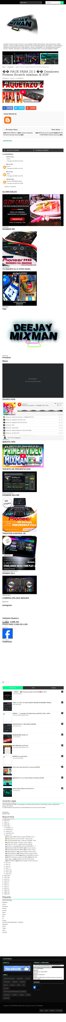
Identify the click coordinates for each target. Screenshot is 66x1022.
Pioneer (4, 920)
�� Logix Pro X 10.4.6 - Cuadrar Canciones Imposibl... (19, 844)
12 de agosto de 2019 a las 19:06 (14, 183)
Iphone (4, 914)
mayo (7, 866)
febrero (7, 871)
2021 (5, 822)
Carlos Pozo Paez (37, 985)
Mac (3, 916)
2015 (5, 881)
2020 (5, 824)
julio (7, 862)
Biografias (4, 902)
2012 (5, 886)
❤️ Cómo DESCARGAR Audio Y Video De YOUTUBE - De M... (21, 840)
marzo (7, 870)
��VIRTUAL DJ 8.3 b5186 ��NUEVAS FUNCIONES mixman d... (22, 855)
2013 (5, 884)
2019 (5, 826)
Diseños (4, 908)
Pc (3, 918)
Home (4, 67)
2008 (5, 894)
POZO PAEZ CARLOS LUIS (18, 1005)
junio (7, 864)
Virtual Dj (4, 932)
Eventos (4, 910)
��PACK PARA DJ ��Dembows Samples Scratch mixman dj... (21, 860)
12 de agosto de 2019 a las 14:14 (14, 161)
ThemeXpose (40, 1005)
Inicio (41, 1010)
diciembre (8, 827)
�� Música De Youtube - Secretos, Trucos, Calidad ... (19, 842)
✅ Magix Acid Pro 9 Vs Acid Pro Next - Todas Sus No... (19, 838)
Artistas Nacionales (7, 900)
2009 (5, 892)
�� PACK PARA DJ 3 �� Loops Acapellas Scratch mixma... (21, 851)
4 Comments (20, 78)
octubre (8, 831)
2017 (5, 877)
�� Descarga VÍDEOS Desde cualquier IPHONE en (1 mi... (20, 836)
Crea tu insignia (5, 639)
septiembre (8, 833)
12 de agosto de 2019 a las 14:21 (14, 168)
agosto (7, 835)
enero (7, 873)
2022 (5, 820)
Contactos (52, 1010)
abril (7, 868)
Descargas (5, 906)
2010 (5, 890)
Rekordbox (5, 924)
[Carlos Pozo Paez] (34, 988)
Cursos (4, 904)
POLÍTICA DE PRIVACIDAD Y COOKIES (12, 922)
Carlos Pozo (5, 627)
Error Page (59, 1010)
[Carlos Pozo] (7, 638)
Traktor (4, 928)
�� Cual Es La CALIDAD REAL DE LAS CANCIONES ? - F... (21, 846)
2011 (5, 888)
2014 (5, 883)
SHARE (9, 108)
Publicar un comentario (10, 186)
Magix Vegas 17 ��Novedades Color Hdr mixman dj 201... (20, 859)
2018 (5, 875)
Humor (4, 912)
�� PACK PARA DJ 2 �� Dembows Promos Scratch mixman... (21, 853)
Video (3, 930)
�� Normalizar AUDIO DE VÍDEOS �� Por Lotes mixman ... (21, 848)
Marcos (8, 164)
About (46, 1010)
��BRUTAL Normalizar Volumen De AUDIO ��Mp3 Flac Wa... (21, 857)
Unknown (9, 179)
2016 (5, 879)
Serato (4, 926)
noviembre (8, 829)
